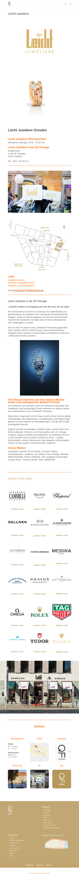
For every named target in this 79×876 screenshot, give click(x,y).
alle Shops (46, 815)
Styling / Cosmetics (49, 825)
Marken (11, 838)
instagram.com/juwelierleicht (21, 285)
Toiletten (12, 853)
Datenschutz (30, 865)
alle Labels (46, 812)
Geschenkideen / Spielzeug (52, 828)
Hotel (11, 856)
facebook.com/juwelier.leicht (21, 283)
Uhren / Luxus (47, 823)
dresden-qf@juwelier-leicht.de (28, 290)
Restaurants (47, 820)
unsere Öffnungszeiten (16, 840)
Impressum (40, 865)
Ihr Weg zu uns (14, 843)
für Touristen (13, 851)
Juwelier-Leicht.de (16, 280)
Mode (45, 817)
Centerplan (46, 810)
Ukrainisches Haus (15, 848)
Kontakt (48, 865)
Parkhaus (12, 845)
